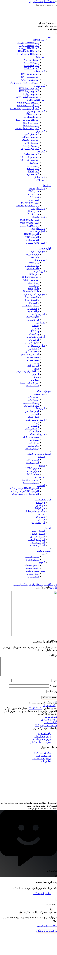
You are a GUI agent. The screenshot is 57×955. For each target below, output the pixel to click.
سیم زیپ (34, 439)
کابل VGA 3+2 (31, 59)
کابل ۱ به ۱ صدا (31, 122)
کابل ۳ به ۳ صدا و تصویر (27, 128)
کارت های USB (31, 280)
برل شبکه (34, 431)
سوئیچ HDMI (32, 468)
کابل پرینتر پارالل (30, 94)
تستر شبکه (33, 417)
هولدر (36, 362)
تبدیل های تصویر (37, 188)
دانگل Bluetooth (31, 291)
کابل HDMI (39, 39)
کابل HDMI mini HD (28, 51)
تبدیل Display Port (30, 202)
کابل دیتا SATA (31, 154)
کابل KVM (33, 171)
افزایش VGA (32, 237)
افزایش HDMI (31, 234)
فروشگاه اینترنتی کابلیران (44, 584)
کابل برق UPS (32, 142)
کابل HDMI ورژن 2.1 (28, 42)
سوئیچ (42, 465)
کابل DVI (40, 180)
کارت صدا (34, 285)
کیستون (35, 425)
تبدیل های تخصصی (35, 242)
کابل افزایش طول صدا (27, 120)
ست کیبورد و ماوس (35, 571)
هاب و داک (39, 259)
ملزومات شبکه (37, 434)
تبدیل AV (34, 197)
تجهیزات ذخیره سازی (34, 294)
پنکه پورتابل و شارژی (34, 511)
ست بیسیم (33, 576)
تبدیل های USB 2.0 (29, 220)
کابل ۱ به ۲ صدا (31, 125)
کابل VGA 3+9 (31, 68)
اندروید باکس (32, 365)
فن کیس (40, 505)
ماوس (41, 553)
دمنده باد (40, 516)
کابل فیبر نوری (31, 405)
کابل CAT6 (33, 399)
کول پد (41, 514)
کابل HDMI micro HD (28, 54)
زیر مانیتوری (32, 254)
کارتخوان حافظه (30, 305)
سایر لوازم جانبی (36, 345)
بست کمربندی (31, 357)
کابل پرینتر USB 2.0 (29, 88)
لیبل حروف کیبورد (30, 354)
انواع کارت (39, 271)
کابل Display (32, 114)
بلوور (36, 368)
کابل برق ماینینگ (30, 140)
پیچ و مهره (33, 445)
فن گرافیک (39, 508)
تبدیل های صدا (38, 208)
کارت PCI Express (30, 277)
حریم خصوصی (43, 755)
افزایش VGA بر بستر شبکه (25, 491)
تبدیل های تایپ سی (29, 225)
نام (54, 680)
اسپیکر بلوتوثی (37, 533)
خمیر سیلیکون (31, 351)
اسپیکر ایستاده (37, 545)
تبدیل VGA (33, 194)
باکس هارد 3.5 (32, 300)
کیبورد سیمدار (32, 565)
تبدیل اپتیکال (32, 211)
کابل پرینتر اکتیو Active (27, 97)
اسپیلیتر (41, 457)
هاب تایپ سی (32, 265)
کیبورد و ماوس (43, 551)
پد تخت (35, 325)
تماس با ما (45, 761)
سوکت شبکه (32, 385)
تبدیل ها (47, 185)
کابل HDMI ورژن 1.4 (28, 48)
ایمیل (53, 686)
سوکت (35, 422)
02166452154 (35, 708)
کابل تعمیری (32, 174)
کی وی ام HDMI (30, 479)
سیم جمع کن (32, 360)
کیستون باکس (32, 428)
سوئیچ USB (33, 474)
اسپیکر (47, 528)
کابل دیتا (41, 151)
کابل (49, 37)
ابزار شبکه (39, 408)
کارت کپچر (33, 282)
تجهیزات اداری (38, 251)
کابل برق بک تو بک (30, 148)
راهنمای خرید (44, 733)
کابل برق (40, 131)
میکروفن (34, 380)
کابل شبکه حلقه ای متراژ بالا (24, 82)
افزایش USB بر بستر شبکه (25, 494)
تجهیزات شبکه (44, 391)
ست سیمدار (33, 573)
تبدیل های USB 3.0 (29, 222)
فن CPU (40, 502)
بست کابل (34, 442)
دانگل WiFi (33, 288)
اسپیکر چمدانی (37, 542)
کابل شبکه (39, 71)
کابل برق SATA (31, 145)
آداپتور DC (34, 339)
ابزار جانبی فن (38, 522)
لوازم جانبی (45, 248)
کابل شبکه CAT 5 (30, 74)
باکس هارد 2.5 (32, 297)
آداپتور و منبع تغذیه (35, 337)
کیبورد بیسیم (32, 568)
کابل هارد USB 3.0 (29, 160)
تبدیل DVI (34, 200)
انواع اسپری (33, 319)
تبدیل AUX (33, 214)
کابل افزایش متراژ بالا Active (24, 108)
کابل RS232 (33, 168)
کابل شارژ (40, 177)
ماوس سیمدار (32, 556)
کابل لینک (34, 162)
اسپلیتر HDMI (32, 459)
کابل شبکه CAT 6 (30, 77)
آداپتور (36, 374)
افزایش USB (32, 240)
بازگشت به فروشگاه (46, 931)
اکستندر (41, 485)
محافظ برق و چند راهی (27, 371)
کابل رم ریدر (32, 165)
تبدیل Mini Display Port (27, 205)
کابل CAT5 (33, 397)
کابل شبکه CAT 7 (30, 79)
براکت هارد (33, 311)
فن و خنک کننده (43, 499)
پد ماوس (40, 322)
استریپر (35, 414)
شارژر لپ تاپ (31, 342)
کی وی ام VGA (31, 482)
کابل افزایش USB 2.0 (28, 102)
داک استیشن (32, 268)
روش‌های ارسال (43, 736)
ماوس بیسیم (32, 559)
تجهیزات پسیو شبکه (35, 419)
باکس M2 (34, 302)
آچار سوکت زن (31, 411)
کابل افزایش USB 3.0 (28, 105)
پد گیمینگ (34, 334)
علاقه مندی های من (47, 925)
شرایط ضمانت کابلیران (39, 742)
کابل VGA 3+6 (31, 65)
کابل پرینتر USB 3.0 (29, 91)
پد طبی (35, 328)
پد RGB (35, 331)
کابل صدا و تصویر (36, 111)
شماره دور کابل (31, 437)
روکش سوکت (32, 448)
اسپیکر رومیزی (37, 531)
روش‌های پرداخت (42, 739)
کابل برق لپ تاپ (30, 137)
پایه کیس (34, 257)
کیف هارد (34, 348)
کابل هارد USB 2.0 (29, 157)
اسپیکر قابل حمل (36, 539)
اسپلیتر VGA (32, 462)
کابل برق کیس (31, 134)
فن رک (41, 519)
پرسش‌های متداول (41, 758)
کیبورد (42, 562)
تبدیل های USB (37, 217)
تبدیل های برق (38, 228)
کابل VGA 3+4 (31, 62)
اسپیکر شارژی (37, 536)
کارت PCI (34, 274)
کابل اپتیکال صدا (30, 117)
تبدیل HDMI (33, 191)
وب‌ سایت (52, 691)
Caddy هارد (33, 308)
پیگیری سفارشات (42, 752)
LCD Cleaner (32, 317)
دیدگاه (53, 655)
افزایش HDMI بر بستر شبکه (24, 488)
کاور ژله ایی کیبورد (29, 382)
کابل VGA (39, 57)
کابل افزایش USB (36, 100)
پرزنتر (36, 377)
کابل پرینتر (39, 85)
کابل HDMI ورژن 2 (29, 45)
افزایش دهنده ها (37, 231)
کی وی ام (40, 477)
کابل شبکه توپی (31, 402)
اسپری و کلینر (38, 314)
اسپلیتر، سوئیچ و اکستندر (38, 454)
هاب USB (34, 262)
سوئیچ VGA (33, 471)
